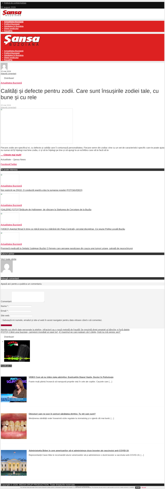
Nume (4, 306)
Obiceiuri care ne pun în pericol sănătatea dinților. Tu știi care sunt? (62, 414)
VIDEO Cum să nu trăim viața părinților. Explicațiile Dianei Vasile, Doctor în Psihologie (71, 377)
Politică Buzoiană (12, 24)
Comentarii (6, 301)
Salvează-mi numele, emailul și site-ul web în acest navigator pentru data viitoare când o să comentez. (52, 320)
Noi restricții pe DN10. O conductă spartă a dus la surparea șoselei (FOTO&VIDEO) (41, 190)
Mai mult (144, 487)
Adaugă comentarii (8, 73)
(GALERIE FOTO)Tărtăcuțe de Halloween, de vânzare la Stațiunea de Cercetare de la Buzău (46, 209)
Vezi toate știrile (8, 259)
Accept (138, 487)
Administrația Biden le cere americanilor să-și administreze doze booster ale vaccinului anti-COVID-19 (79, 450)
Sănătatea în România (13, 26)
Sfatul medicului (11, 28)
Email (4, 311)
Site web (5, 315)
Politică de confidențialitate (15, 3)
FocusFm (8, 31)
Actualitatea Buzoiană (13, 22)
